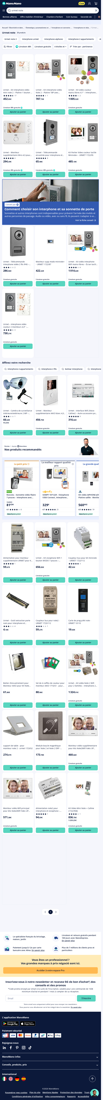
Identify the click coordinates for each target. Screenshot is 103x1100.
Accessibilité (83, 1096)
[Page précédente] (45, 912)
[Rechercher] (9, 10)
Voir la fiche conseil (84, 220)
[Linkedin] (4, 1047)
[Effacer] (96, 10)
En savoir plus (76, 1007)
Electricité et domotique (18, 28)
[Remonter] (92, 1079)
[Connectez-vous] (89, 3)
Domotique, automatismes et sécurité (40, 28)
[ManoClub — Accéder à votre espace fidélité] (81, 3)
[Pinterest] (17, 1047)
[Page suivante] (56, 912)
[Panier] (96, 3)
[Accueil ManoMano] (39, 3)
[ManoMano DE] (17, 1079)
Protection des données (71, 1092)
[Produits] (3, 10)
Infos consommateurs (55, 1096)
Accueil (5, 28)
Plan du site (35, 1092)
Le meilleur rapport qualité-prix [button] (56, 464)
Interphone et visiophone (84, 28)
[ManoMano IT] (4, 1079)
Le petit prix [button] (20, 464)
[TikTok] (30, 1047)
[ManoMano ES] (23, 1079)
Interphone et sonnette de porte (64, 28)
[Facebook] (11, 1047)
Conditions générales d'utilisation (27, 1096)
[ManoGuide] (94, 1093)
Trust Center (90, 1092)
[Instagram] (23, 1047)
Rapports (71, 1096)
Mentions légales (50, 1092)
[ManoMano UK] (11, 1079)
